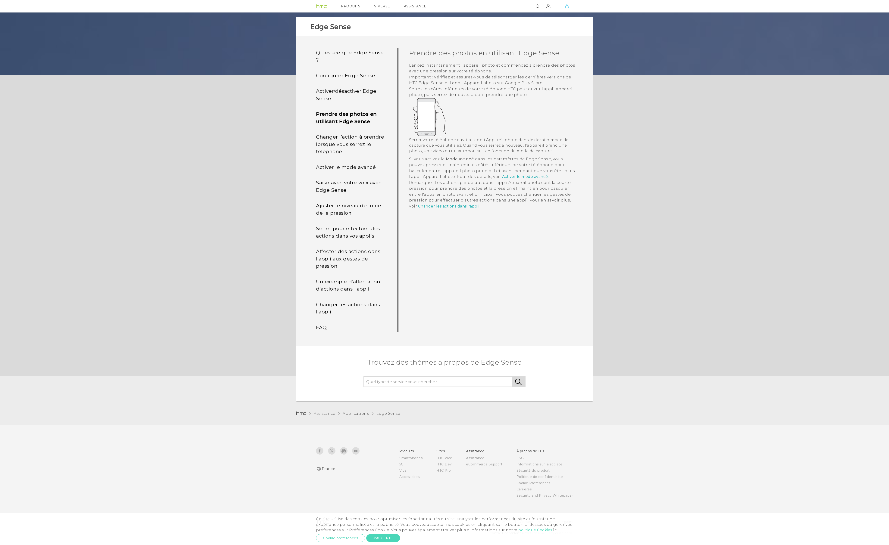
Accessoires (409, 477)
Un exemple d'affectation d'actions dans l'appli (348, 285)
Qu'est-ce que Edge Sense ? (350, 56)
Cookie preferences (340, 538)
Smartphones (411, 458)
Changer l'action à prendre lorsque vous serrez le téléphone (350, 144)
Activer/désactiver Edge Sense (346, 94)
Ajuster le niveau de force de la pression (348, 209)
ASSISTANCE (415, 6)
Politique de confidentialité (539, 477)
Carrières (524, 489)
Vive (403, 470)
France (328, 469)
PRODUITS (350, 6)
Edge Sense (388, 413)
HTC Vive (444, 458)
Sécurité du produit (533, 470)
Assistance (324, 413)
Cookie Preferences (533, 483)
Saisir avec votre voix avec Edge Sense (349, 186)
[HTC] (321, 6)
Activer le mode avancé (346, 167)
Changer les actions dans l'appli (348, 308)
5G (401, 464)
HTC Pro (443, 470)
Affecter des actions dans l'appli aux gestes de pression (348, 258)
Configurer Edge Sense (345, 75)
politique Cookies (535, 530)
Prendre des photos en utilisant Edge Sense (346, 117)
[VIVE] (567, 6)
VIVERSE (382, 6)
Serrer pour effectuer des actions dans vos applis (348, 232)
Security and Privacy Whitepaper (544, 495)
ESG (520, 458)
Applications (356, 413)
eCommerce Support (484, 464)
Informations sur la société (539, 464)
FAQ (321, 327)
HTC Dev (444, 464)
